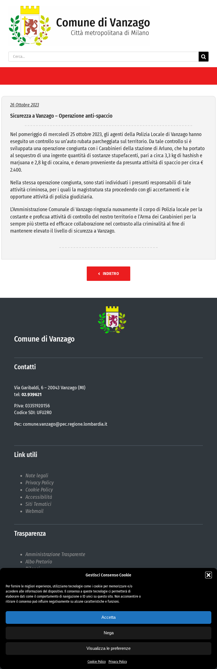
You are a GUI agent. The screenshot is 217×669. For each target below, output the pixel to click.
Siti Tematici (38, 504)
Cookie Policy (97, 662)
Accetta (108, 617)
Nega (109, 632)
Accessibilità (38, 497)
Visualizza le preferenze (108, 648)
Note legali (36, 476)
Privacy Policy (117, 662)
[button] (208, 575)
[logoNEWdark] (79, 8)
